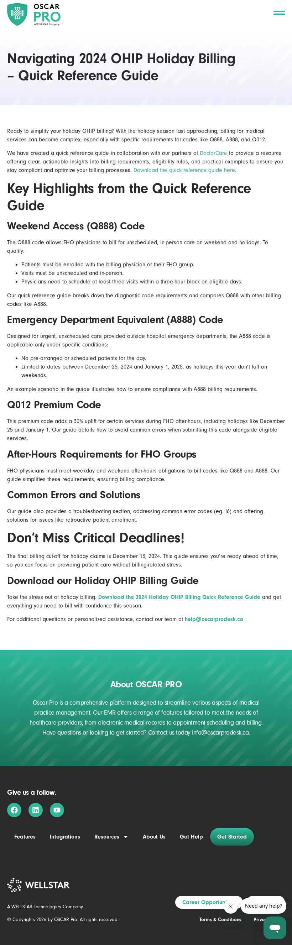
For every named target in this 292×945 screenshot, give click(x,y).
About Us (154, 837)
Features (25, 837)
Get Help (191, 837)
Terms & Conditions (220, 920)
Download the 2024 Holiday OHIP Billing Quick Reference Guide (179, 597)
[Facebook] (14, 810)
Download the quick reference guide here (184, 170)
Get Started (232, 837)
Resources (106, 837)
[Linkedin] (35, 810)
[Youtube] (57, 810)
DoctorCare (213, 153)
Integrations (65, 837)
